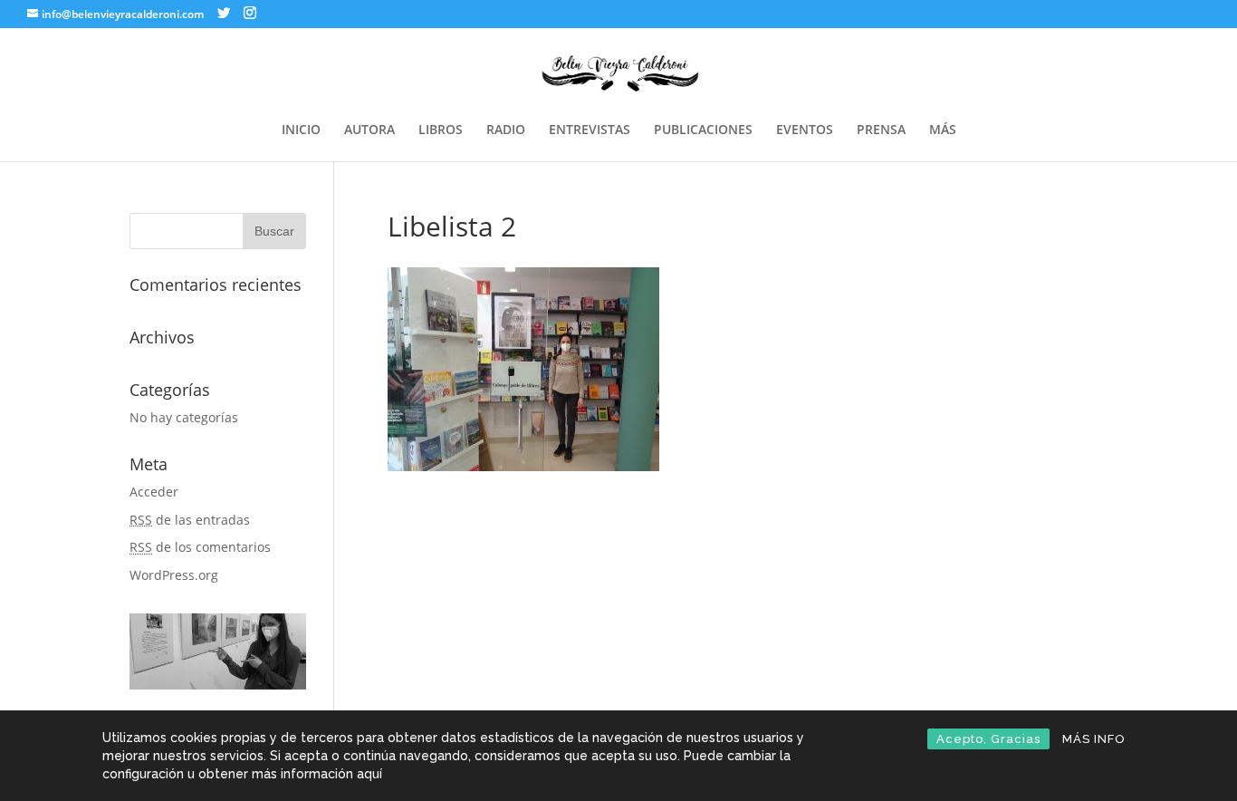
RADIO (505, 130)
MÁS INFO (1094, 739)
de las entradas (189, 519)
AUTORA (369, 130)
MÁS (942, 130)
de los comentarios (200, 546)
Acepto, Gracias (988, 739)
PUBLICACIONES (703, 130)
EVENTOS (804, 130)
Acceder (153, 491)
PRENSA (881, 130)
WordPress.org (173, 575)
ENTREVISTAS (589, 130)
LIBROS (440, 130)
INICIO (301, 130)
